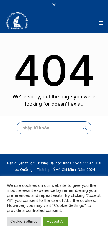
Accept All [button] (56, 221)
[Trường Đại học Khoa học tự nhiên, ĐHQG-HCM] (17, 20)
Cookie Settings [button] (23, 221)
